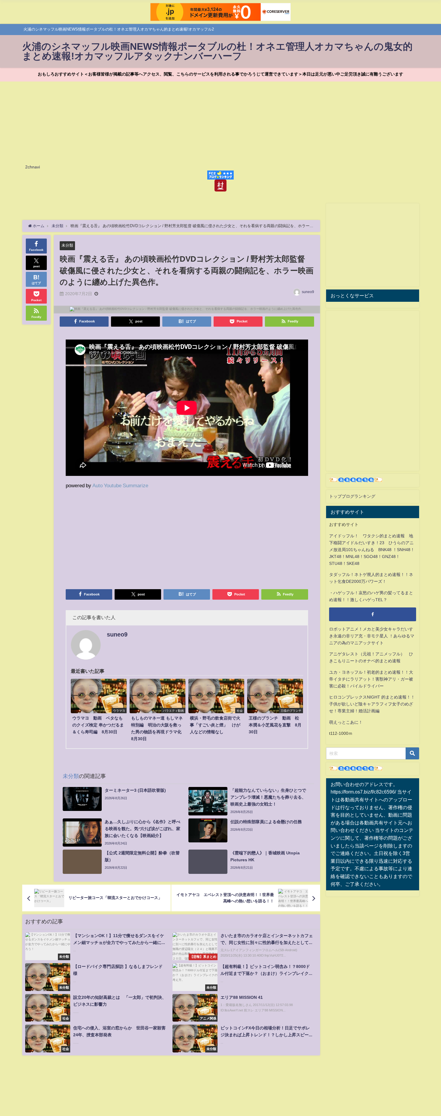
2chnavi (32, 167)
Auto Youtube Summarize (120, 485)
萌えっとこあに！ (346, 722)
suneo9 (308, 292)
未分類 (67, 245)
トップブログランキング (352, 496)
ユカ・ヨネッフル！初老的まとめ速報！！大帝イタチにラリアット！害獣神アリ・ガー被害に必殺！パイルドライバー (371, 679)
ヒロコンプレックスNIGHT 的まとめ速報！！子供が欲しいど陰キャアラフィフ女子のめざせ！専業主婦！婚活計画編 (372, 704)
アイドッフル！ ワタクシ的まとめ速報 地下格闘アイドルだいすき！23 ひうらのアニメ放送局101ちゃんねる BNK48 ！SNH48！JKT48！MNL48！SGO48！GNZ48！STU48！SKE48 (372, 549)
